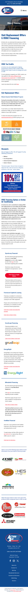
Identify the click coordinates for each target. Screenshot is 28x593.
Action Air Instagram (14, 561)
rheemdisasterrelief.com (7, 117)
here (18, 84)
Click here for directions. (9, 440)
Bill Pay (14, 570)
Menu (24, 10)
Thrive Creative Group (17, 591)
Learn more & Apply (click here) (12, 338)
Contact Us (14, 567)
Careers (14, 580)
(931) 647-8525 (17, 3)
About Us (14, 565)
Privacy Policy (12, 589)
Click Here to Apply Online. (10, 315)
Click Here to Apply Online (11, 404)
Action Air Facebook (10, 561)
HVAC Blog (14, 578)
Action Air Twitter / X (18, 561)
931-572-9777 (7, 434)
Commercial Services (14, 575)
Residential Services (14, 573)
